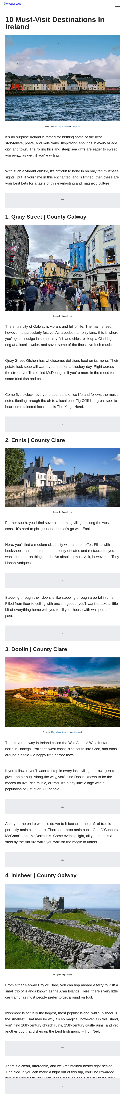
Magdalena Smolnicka (61, 732)
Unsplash (76, 126)
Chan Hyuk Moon (61, 126)
